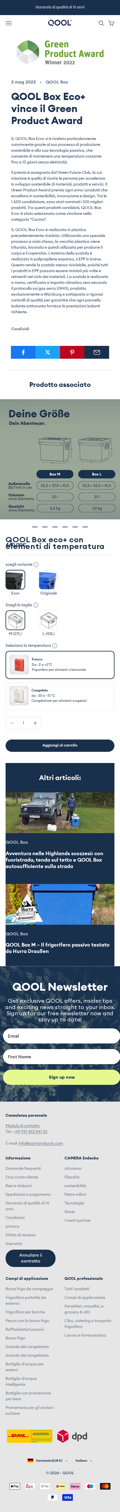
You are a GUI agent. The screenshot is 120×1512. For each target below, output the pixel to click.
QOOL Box (57, 82)
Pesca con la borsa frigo (27, 1321)
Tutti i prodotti (76, 1289)
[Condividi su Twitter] (48, 352)
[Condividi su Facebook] (23, 352)
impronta (14, 1244)
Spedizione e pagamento (28, 1195)
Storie (69, 1212)
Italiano (81, 1460)
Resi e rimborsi (19, 1186)
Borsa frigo (15, 1338)
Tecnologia (74, 1203)
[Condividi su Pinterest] (72, 352)
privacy (13, 1226)
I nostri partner (77, 1221)
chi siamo (72, 1169)
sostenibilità (75, 1186)
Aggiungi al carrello (60, 745)
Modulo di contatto (23, 1126)
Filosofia (72, 1177)
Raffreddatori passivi (25, 1330)
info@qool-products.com (41, 1143)
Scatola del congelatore (27, 1347)
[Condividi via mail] (97, 352)
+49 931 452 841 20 (30, 1132)
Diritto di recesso (21, 1235)
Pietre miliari (75, 1195)
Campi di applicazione (84, 1298)
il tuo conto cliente (22, 1177)
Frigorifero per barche (25, 1312)
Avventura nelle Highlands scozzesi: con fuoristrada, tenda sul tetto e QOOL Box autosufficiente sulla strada (54, 860)
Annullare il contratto (30, 1258)
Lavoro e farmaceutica (85, 1335)
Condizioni (15, 1218)
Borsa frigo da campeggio (29, 1289)
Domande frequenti (23, 1169)
